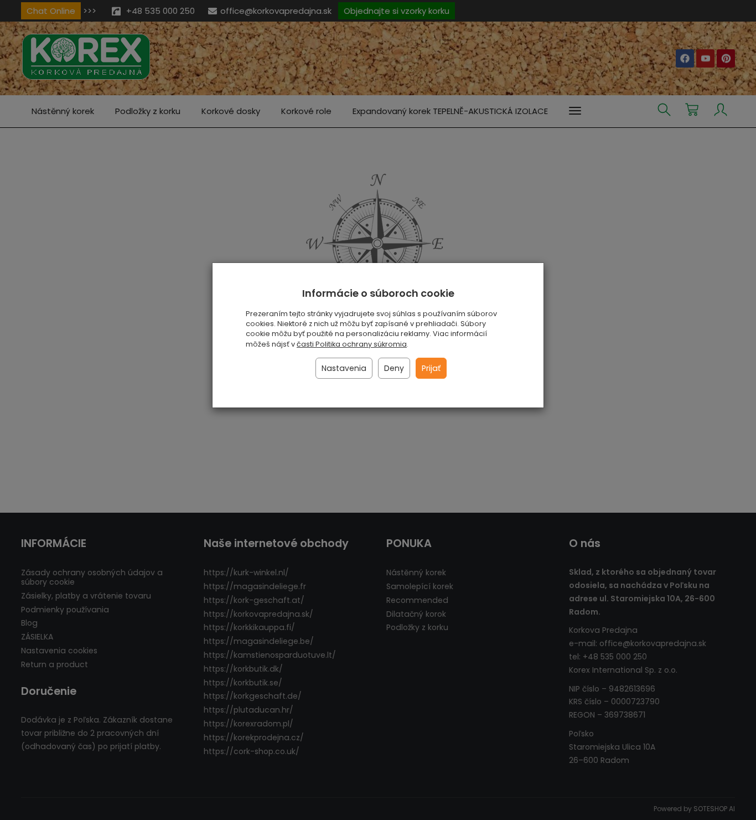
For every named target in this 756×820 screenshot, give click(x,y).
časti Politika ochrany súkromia (352, 344)
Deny (394, 368)
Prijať (431, 368)
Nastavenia (344, 368)
